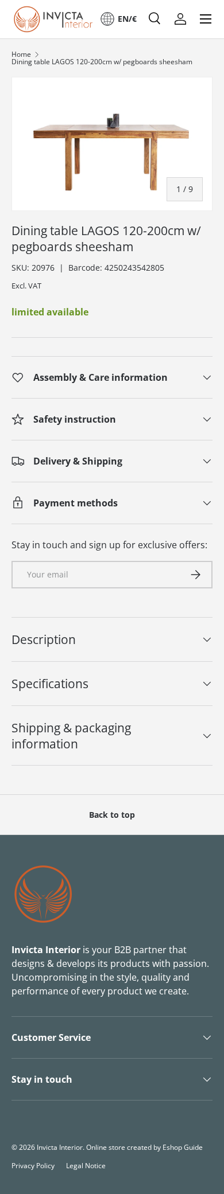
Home (21, 54)
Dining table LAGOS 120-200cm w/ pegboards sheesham (101, 61)
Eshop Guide (183, 1147)
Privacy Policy (33, 1165)
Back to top (112, 814)
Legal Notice (86, 1165)
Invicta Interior (60, 1147)
